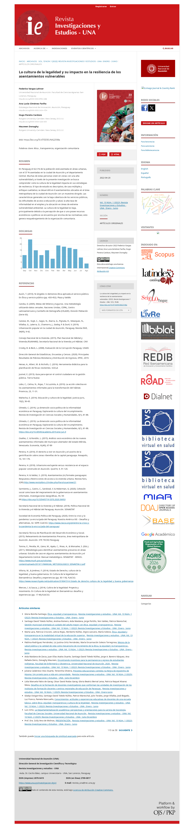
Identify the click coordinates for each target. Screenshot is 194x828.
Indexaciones (59, 48)
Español (145, 173)
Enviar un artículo (154, 123)
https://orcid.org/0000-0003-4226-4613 (33, 122)
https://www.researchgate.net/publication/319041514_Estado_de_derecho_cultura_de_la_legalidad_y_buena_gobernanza (76, 581)
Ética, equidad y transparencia (62, 614)
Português (146, 177)
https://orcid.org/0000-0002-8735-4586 (33, 99)
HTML (116, 154)
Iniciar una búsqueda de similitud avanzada (55, 736)
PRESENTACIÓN (63, 720)
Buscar (168, 48)
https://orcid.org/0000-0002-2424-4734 (33, 110)
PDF (103, 154)
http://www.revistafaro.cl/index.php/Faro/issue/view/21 (50, 482)
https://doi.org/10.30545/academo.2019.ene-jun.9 (42, 431)
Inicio (22, 61)
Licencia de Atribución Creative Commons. (93, 790)
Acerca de (40, 48)
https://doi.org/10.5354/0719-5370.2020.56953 (43, 499)
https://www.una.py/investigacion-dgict (37, 782)
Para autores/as (147, 146)
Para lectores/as (148, 141)
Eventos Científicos (82, 48)
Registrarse (101, 6)
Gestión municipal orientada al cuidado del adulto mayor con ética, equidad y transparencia (69, 624)
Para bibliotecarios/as (150, 150)
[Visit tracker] (158, 233)
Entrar (113, 6)
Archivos (24, 48)
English (144, 168)
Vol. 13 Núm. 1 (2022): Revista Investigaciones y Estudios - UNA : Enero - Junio (77, 61)
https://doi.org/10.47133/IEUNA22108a (42, 140)
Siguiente (124, 730)
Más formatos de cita (112, 310)
